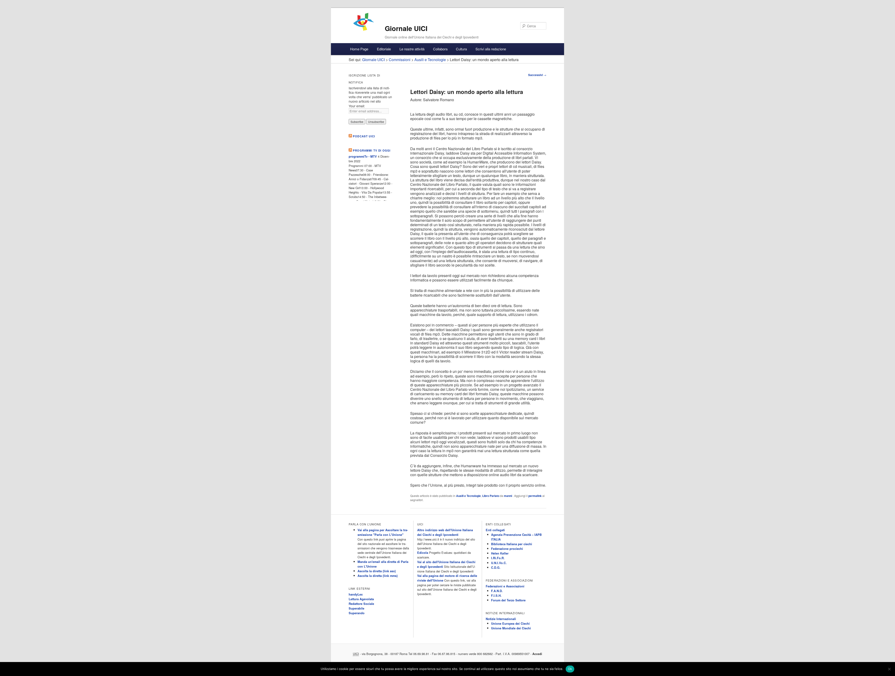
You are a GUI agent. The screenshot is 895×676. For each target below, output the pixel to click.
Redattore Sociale (361, 604)
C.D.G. (495, 567)
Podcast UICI (364, 136)
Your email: (357, 106)
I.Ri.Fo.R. (498, 558)
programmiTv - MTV (363, 156)
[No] (889, 669)
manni (508, 496)
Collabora (440, 48)
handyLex (356, 594)
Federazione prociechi (507, 549)
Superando (357, 613)
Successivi (537, 75)
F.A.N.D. (497, 591)
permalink (535, 496)
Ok (570, 669)
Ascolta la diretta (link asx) (377, 571)
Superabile (356, 608)
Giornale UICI (406, 28)
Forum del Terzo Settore (508, 600)
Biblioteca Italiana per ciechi (511, 544)
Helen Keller (500, 553)
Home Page (359, 48)
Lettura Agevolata (361, 599)
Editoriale (384, 48)
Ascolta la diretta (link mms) (378, 576)
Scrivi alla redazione (490, 48)
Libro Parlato (490, 496)
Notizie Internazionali (501, 619)
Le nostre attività (411, 48)
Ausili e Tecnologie (468, 496)
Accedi (537, 654)
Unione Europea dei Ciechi (510, 623)
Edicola (422, 553)
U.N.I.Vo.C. (499, 563)
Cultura (461, 48)
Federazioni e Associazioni (505, 586)
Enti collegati (495, 530)
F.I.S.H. (496, 595)
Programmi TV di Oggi (371, 151)
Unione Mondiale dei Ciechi (511, 628)
